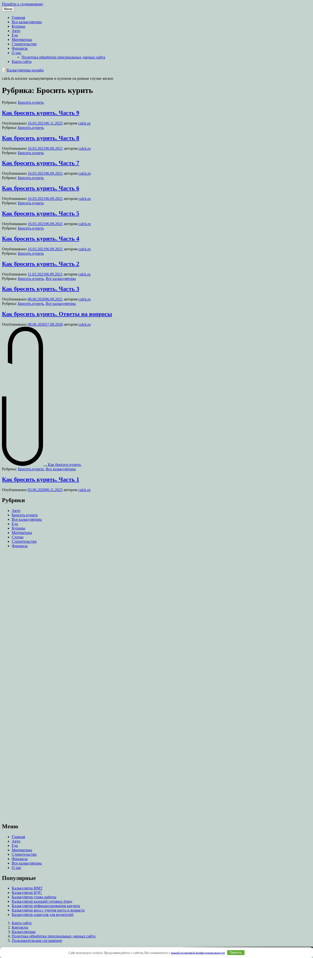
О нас (16, 53)
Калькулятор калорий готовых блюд (42, 901)
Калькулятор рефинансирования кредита (46, 906)
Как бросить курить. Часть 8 (40, 138)
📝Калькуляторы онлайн (23, 70)
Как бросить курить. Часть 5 (40, 213)
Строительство (24, 44)
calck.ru (84, 123)
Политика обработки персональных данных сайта (63, 57)
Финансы (20, 48)
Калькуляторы (23, 932)
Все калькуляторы (27, 22)
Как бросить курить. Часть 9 (40, 113)
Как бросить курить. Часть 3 (40, 289)
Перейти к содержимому (22, 4)
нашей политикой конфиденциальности (198, 952)
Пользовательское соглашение (37, 940)
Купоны (18, 26)
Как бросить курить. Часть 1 (40, 479)
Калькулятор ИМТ (27, 888)
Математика (22, 39)
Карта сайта (22, 61)
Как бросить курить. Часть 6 (40, 188)
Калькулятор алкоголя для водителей (42, 914)
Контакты (20, 927)
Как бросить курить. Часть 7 (40, 163)
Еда (15, 35)
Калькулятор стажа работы (34, 897)
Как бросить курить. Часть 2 (40, 264)
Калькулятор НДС (27, 892)
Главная (18, 17)
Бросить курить (31, 102)
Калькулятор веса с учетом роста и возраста (48, 910)
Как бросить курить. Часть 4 (40, 238)
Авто (16, 31)
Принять (236, 952)
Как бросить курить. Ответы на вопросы (57, 314)
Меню (8, 9)
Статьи (17, 537)
